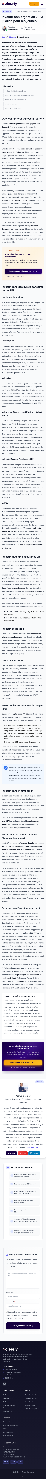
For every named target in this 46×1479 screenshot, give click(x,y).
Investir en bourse (10, 104)
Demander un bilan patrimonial (23, 271)
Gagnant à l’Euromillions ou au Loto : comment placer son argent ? (25, 1221)
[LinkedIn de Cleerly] (4, 1384)
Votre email (10, 1302)
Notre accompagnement (11, 1425)
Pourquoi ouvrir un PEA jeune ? (25, 1184)
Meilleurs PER (7, 1402)
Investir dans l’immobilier (12, 108)
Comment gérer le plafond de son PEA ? (25, 1211)
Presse (5, 1429)
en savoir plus (32, 1148)
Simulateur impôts (31, 1395)
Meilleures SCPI (8, 1398)
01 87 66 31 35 (10, 1378)
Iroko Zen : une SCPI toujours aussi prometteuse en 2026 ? (24, 1231)
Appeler (12, 1153)
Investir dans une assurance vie (15, 99)
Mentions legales (20, 1476)
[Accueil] (9, 4)
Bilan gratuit (34, 4)
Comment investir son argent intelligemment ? (24, 1202)
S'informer (12, 37)
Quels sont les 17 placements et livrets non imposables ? (25, 1192)
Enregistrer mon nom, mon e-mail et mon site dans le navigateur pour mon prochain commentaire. (21, 1315)
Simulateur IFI (29, 1402)
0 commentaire (36, 11)
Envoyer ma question (22, 1326)
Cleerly (4, 37)
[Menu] (42, 4)
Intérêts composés (31, 1398)
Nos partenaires (8, 1432)
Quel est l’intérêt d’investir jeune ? (15, 91)
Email (24, 1153)
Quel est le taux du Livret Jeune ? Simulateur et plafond (25, 1175)
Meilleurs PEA (7, 1411)
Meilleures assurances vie (11, 1395)
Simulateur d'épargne (32, 1409)
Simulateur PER (30, 1405)
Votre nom (10, 1292)
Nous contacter (8, 1435)
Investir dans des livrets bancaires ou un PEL (19, 95)
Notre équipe (7, 1422)
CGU (29, 1476)
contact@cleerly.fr (11, 1369)
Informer (8, 11)
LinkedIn (36, 1153)
